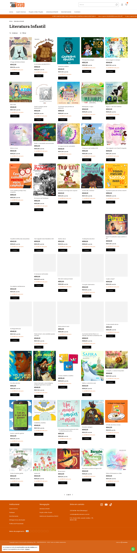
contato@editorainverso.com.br (79, 514)
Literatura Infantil (52, 12)
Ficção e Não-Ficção (36, 12)
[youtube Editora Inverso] (106, 504)
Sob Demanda (66, 12)
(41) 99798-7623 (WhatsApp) (78, 510)
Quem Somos (21, 12)
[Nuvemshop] (122, 543)
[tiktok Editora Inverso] (110, 504)
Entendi (27, 549)
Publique (12, 512)
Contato (77, 12)
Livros (11, 12)
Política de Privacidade (16, 524)
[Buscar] (116, 5)
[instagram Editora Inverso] (101, 504)
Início (11, 21)
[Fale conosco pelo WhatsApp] (133, 549)
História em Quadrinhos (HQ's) (49, 516)
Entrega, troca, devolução (17, 520)
